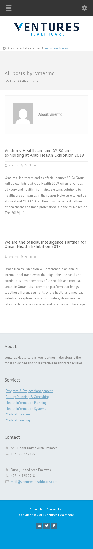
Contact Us (54, 509)
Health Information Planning (26, 403)
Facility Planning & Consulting (28, 397)
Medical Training (18, 420)
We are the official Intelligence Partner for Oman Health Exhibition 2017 (45, 244)
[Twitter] (46, 526)
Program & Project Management (29, 391)
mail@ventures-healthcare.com (34, 482)
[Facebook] (54, 526)
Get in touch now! (56, 48)
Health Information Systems (26, 408)
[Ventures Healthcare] (46, 38)
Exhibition (31, 165)
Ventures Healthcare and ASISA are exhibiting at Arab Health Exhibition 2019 (44, 153)
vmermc (13, 165)
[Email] (39, 526)
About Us (36, 509)
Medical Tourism (18, 414)
